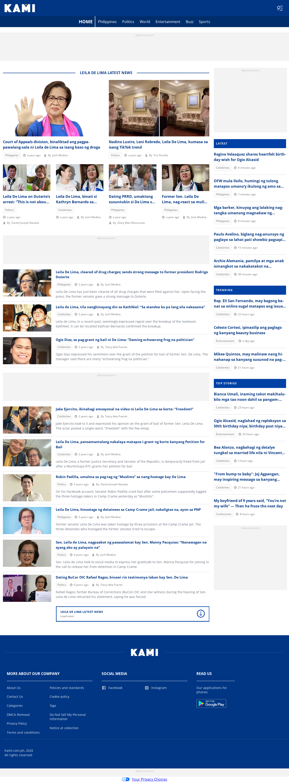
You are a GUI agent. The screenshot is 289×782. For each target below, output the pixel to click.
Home (86, 22)
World (145, 21)
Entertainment (168, 21)
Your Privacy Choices (149, 779)
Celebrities (65, 210)
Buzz (189, 21)
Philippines (107, 21)
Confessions (223, 514)
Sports (204, 21)
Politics (128, 21)
